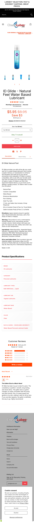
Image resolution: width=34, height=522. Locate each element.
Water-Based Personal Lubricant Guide (16, 328)
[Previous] (3, 57)
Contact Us (10, 451)
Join (25, 483)
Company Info (10, 464)
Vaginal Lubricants (9, 298)
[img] (6, 376)
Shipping (11, 121)
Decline (16, 513)
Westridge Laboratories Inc (13, 104)
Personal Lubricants (10, 279)
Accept (16, 508)
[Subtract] (13, 140)
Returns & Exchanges (12, 439)
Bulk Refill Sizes (8, 288)
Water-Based (8, 308)
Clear (5, 318)
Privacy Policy (24, 503)
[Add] (21, 140)
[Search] (31, 15)
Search (8, 461)
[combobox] (15, 15)
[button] (30, 24)
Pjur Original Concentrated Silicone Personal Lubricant (19, 33)
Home (8, 459)
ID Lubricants (8, 269)
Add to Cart (17, 146)
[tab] (8, 156)
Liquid (17, 288)
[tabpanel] (17, 206)
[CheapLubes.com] (16, 24)
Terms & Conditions (12, 442)
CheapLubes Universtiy (13, 448)
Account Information (12, 467)
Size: (17, 126)
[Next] (31, 57)
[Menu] (3, 24)
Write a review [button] (17, 365)
